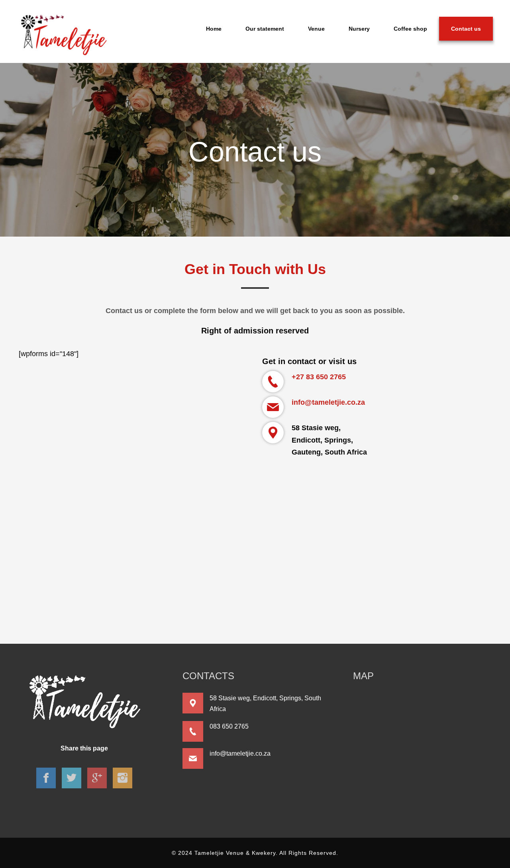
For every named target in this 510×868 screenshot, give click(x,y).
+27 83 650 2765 (319, 377)
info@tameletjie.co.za (328, 402)
